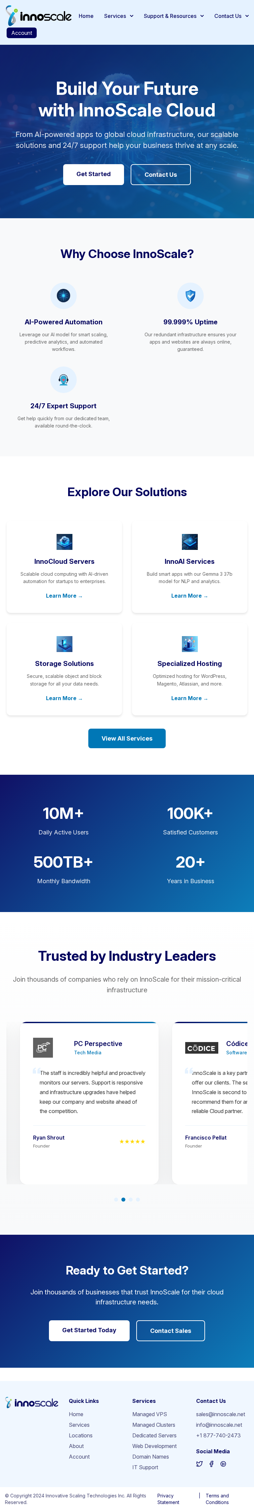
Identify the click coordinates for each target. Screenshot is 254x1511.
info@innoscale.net (219, 1424)
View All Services (127, 738)
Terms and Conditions (217, 1499)
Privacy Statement (168, 1499)
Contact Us (227, 16)
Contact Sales (170, 1330)
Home (86, 16)
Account (21, 33)
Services (115, 16)
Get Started (93, 173)
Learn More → (64, 595)
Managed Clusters (153, 1424)
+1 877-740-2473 (218, 1435)
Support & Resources (170, 16)
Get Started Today (89, 1330)
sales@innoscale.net (220, 1414)
